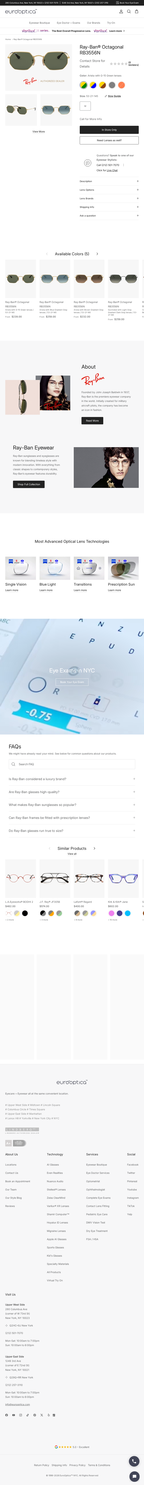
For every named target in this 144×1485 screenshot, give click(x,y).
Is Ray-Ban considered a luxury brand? (37, 779)
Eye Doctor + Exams (68, 22)
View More (38, 131)
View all (72, 853)
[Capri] (127, 913)
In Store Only (109, 129)
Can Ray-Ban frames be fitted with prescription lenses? (49, 818)
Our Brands (93, 22)
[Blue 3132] (93, 913)
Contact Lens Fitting (97, 1205)
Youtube (132, 1189)
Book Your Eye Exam (72, 681)
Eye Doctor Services (97, 1172)
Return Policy (41, 1465)
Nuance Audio (55, 1181)
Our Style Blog (13, 1197)
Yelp (129, 1214)
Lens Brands (86, 198)
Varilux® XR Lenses (58, 1205)
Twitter (131, 1172)
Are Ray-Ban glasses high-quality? (34, 792)
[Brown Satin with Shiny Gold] (17, 913)
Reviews (10, 1205)
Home (8, 39)
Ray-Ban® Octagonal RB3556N (28, 39)
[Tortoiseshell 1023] (77, 913)
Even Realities (55, 1172)
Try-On (111, 22)
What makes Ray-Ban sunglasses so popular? (42, 805)
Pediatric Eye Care (96, 1214)
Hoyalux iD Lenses (57, 1222)
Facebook (133, 1164)
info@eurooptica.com (17, 1404)
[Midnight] (119, 913)
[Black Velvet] (25, 913)
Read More (92, 420)
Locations (10, 1164)
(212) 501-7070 (110, 164)
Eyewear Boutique (39, 22)
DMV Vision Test (95, 1222)
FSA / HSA (92, 1239)
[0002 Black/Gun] (43, 913)
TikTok (131, 1205)
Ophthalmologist (95, 1189)
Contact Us (11, 1172)
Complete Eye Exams (98, 1197)
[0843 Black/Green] (59, 913)
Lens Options (87, 189)
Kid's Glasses (54, 1255)
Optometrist (93, 1181)
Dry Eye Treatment (97, 1230)
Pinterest (132, 1181)
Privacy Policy (77, 1465)
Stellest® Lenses (56, 1189)
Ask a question (88, 215)
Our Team (11, 1189)
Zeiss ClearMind (56, 1197)
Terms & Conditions (99, 1465)
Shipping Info (87, 207)
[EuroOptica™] (21, 11)
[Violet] (111, 913)
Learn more (11, 590)
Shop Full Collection (29, 484)
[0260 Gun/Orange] (51, 913)
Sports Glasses (55, 1247)
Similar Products (72, 848)
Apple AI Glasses (56, 1239)
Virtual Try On (55, 1280)
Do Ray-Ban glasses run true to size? (36, 831)
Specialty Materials (58, 1263)
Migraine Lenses (56, 1230)
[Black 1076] (85, 913)
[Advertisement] (17, 1007)
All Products (54, 1272)
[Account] (120, 11)
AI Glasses (53, 1164)
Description (86, 181)
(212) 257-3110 (14, 1384)
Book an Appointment (17, 1181)
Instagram (133, 1197)
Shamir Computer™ (58, 1214)
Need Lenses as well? (109, 140)
